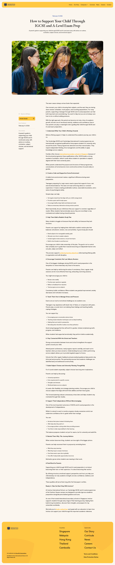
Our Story (76, 4)
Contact (109, 4)
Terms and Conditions (91, 554)
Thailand (63, 543)
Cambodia (64, 547)
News (97, 4)
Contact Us (90, 547)
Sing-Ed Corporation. (20, 553)
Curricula (92, 4)
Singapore (64, 531)
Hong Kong (65, 539)
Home (70, 4)
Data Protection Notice (91, 557)
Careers (103, 4)
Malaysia (63, 535)
